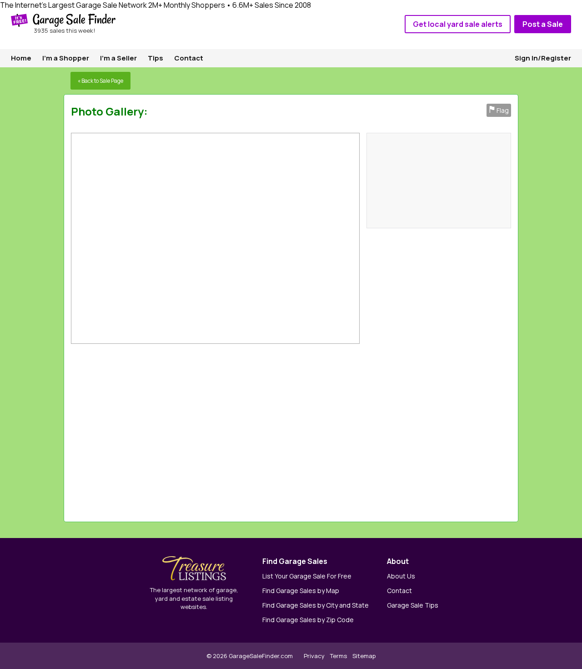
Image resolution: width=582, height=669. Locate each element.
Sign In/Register (543, 58)
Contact (188, 58)
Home (21, 58)
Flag (499, 110)
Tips (155, 58)
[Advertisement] (385, 430)
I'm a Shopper (65, 58)
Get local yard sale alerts (457, 24)
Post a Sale (542, 24)
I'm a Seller (118, 58)
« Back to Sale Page (100, 81)
